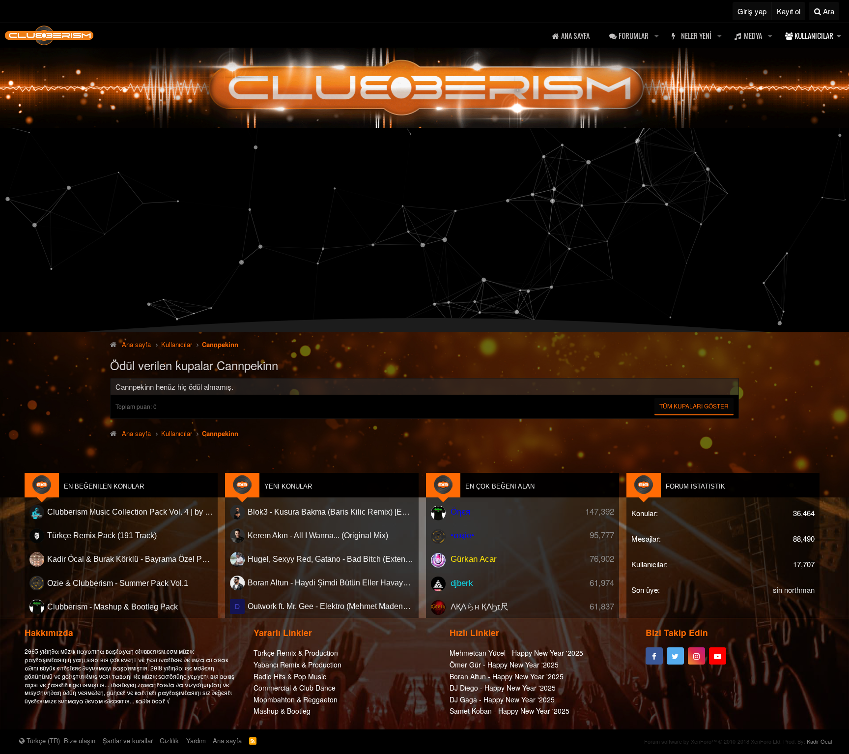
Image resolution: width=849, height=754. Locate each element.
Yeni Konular (288, 486)
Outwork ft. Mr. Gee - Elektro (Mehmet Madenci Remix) (330, 606)
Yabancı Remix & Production (297, 664)
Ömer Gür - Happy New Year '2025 (504, 664)
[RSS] (252, 740)
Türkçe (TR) (42, 740)
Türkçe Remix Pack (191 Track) (102, 535)
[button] (656, 36)
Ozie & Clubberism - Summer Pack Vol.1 (117, 583)
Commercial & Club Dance (295, 688)
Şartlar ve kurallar (128, 740)
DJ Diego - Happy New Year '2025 (503, 688)
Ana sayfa (575, 35)
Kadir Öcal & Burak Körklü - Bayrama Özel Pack (130, 559)
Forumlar (634, 35)
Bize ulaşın (79, 740)
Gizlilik (169, 740)
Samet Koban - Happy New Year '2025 (509, 711)
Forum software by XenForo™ (713, 741)
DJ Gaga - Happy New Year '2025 (502, 699)
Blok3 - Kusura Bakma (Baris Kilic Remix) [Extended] (330, 512)
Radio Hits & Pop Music (290, 676)
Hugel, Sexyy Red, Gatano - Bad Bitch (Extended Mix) (330, 559)
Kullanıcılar (813, 35)
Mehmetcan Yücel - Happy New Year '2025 (516, 653)
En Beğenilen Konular (104, 486)
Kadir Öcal (819, 741)
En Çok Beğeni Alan (500, 486)
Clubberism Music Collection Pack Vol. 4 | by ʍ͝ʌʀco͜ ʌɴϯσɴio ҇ (130, 512)
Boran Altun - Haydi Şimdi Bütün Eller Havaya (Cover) (330, 583)
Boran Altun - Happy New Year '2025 (507, 676)
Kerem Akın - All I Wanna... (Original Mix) (318, 535)
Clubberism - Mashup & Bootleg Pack (112, 606)
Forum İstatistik (695, 486)
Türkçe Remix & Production (296, 653)
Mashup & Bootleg (282, 711)
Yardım (196, 740)
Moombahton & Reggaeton (296, 699)
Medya (753, 35)
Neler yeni (696, 35)
